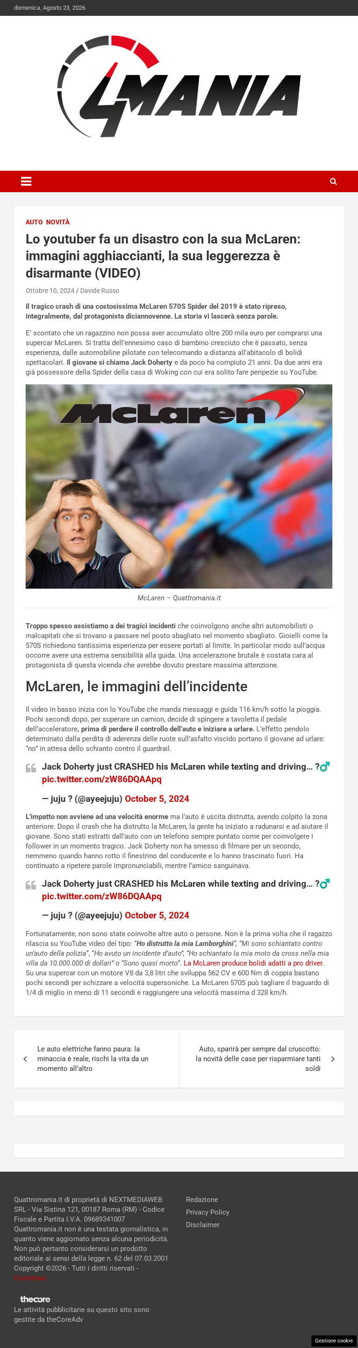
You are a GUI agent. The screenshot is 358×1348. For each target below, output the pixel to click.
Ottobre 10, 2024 (50, 290)
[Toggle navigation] (26, 181)
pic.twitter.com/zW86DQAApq (102, 779)
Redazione (202, 1199)
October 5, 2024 (157, 798)
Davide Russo (99, 290)
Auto (34, 222)
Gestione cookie (334, 1341)
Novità (57, 222)
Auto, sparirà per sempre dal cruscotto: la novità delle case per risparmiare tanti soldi (258, 1059)
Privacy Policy (207, 1212)
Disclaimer (203, 1225)
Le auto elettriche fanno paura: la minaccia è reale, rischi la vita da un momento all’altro (92, 1059)
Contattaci (30, 1278)
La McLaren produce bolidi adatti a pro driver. (253, 963)
